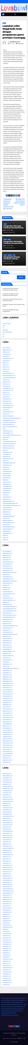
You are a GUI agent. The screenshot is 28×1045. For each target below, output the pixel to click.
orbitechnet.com (7, 961)
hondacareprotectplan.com (9, 608)
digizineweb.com (7, 818)
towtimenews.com (7, 613)
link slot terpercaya (7, 332)
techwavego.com (7, 861)
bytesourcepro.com (7, 878)
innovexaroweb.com (8, 869)
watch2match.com (7, 497)
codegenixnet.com (7, 736)
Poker (5, 239)
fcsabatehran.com (7, 640)
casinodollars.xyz (7, 488)
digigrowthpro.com (7, 350)
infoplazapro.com (7, 704)
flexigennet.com (7, 657)
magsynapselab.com (8, 685)
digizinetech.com (7, 726)
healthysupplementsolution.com (11, 668)
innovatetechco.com (8, 700)
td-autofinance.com (7, 403)
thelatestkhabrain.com (8, 578)
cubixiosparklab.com (8, 831)
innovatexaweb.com (8, 786)
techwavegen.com (7, 719)
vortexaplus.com (7, 954)
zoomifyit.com (6, 984)
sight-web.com (6, 396)
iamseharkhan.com (7, 576)
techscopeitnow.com (8, 753)
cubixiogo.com (6, 957)
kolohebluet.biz (6, 473)
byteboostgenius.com (8, 890)
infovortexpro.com (7, 749)
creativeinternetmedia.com (9, 377)
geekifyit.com (6, 602)
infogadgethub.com (7, 775)
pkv (3, 334)
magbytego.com (7, 805)
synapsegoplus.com (8, 893)
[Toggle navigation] (15, 14)
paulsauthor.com (7, 653)
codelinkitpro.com (7, 777)
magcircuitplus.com (7, 751)
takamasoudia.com (7, 647)
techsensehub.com (7, 782)
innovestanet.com (7, 925)
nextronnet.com (6, 935)
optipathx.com (6, 918)
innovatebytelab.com (8, 801)
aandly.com (5, 537)
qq (3, 327)
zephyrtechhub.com (8, 967)
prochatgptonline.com (8, 388)
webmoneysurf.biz (7, 471)
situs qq (3, 1000)
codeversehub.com (7, 884)
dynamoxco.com (7, 937)
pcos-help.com (6, 360)
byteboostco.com (7, 844)
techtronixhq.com (7, 773)
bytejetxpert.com (7, 758)
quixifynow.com (6, 914)
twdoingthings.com (7, 649)
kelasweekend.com (7, 533)
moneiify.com (6, 596)
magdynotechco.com (8, 788)
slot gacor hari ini (20, 1004)
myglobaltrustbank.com (8, 501)
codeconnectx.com (7, 820)
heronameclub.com (7, 659)
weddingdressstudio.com (9, 462)
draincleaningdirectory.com (9, 615)
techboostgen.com (7, 780)
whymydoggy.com (7, 551)
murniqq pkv (4, 1004)
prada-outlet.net (7, 347)
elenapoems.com (7, 636)
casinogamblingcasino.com (10, 610)
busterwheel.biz (7, 477)
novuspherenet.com (8, 959)
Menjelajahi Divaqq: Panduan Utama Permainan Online (11, 259)
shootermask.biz (7, 475)
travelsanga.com (7, 514)
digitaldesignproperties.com (10, 581)
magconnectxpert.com (8, 848)
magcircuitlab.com (7, 839)
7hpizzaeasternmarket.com (9, 441)
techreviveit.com (7, 706)
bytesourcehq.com (7, 812)
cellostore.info (6, 589)
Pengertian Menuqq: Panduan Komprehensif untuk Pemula (13, 228)
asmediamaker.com (7, 591)
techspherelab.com (7, 880)
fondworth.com (6, 574)
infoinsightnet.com (7, 809)
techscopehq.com (7, 901)
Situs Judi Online (14, 1041)
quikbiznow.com (7, 976)
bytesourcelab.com (7, 908)
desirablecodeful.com (8, 655)
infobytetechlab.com (8, 732)
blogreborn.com (7, 381)
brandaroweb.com (7, 982)
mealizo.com (6, 585)
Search (4, 272)
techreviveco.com (7, 871)
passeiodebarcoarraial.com (9, 572)
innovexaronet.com (7, 824)
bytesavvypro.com (7, 721)
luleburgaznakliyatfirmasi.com (10, 625)
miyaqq (9, 1013)
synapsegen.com (7, 948)
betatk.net (5, 535)
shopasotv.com (6, 512)
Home (4, 1038)
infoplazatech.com (7, 797)
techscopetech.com (7, 865)
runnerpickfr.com (7, 354)
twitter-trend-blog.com (8, 416)
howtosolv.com (6, 456)
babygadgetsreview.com (9, 420)
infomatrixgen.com (7, 728)
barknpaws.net (6, 587)
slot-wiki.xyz (6, 494)
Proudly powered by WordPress (9, 1033)
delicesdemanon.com (8, 458)
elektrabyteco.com (7, 846)
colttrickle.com (6, 352)
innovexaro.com (7, 905)
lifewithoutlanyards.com (9, 448)
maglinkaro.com (7, 873)
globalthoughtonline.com (9, 593)
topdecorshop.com (7, 509)
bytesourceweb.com (8, 738)
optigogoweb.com (7, 980)
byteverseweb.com (7, 886)
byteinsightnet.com (7, 814)
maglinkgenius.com (7, 837)
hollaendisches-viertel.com (9, 443)
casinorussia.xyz (7, 482)
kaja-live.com (6, 392)
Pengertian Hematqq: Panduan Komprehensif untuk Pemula (13, 243)
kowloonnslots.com (7, 407)
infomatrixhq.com (7, 829)
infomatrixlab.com (7, 882)
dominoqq (5, 330)
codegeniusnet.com (8, 807)
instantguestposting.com (9, 516)
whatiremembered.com (8, 424)
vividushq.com (6, 952)
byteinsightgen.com (7, 723)
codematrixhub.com (8, 713)
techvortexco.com (7, 792)
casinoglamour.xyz (7, 486)
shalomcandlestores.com (9, 600)
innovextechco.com (7, 835)
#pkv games (21, 43)
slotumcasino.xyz (7, 484)
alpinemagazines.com (8, 411)
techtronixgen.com (7, 687)
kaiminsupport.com (7, 564)
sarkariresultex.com (7, 583)
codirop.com (6, 364)
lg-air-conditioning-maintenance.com (12, 435)
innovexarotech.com (8, 747)
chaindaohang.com (7, 431)
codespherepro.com (8, 734)
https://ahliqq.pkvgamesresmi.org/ (9, 1015)
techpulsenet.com (7, 852)
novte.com (5, 439)
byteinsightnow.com (8, 740)
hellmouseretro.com (8, 638)
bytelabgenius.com (7, 698)
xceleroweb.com (7, 978)
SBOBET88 (19, 1038)
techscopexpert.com (8, 694)
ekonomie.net (6, 518)
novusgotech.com (7, 933)
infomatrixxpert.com (7, 822)
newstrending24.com (8, 529)
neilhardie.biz (6, 469)
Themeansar (13, 1034)
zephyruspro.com (7, 916)
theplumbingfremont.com (9, 526)
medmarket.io (6, 662)
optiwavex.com (6, 963)
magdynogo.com (7, 762)
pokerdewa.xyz (6, 492)
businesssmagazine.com (9, 375)
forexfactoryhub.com (8, 390)
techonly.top (6, 371)
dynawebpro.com (7, 946)
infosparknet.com (7, 910)
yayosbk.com (6, 467)
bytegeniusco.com (7, 711)
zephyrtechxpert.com (8, 854)
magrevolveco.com (7, 745)
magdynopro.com (7, 702)
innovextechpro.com (8, 689)
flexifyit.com (6, 929)
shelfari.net (5, 480)
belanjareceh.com (7, 566)
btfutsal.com (6, 362)
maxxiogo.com (6, 931)
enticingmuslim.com (8, 632)
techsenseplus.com (7, 715)
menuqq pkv (4, 998)
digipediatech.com (7, 677)
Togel (9, 239)
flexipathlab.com (7, 950)
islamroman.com (7, 401)
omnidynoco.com (7, 965)
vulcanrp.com (6, 413)
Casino (14, 1038)
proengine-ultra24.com (8, 445)
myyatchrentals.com (8, 598)
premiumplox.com (7, 465)
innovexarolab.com (7, 730)
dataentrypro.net (7, 559)
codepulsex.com (7, 863)
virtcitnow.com (6, 384)
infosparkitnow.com (7, 790)
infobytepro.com (7, 803)
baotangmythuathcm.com (9, 617)
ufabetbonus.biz (7, 531)
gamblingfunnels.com (8, 358)
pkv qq (24, 1000)
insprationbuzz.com (7, 570)
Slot (11, 1038)
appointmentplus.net (8, 520)
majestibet (3, 1013)
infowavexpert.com (7, 708)
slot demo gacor (7, 323)
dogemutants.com (7, 642)
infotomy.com (6, 666)
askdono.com (6, 369)
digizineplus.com (7, 903)
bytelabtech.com (7, 784)
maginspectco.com (7, 760)
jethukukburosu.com (8, 619)
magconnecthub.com (8, 888)
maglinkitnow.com (7, 679)
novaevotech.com (7, 833)
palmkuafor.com (7, 557)
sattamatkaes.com (7, 604)
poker (4, 325)
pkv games (19, 1010)
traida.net (5, 450)
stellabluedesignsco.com (9, 651)
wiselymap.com (6, 386)
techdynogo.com (7, 672)
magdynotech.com (7, 899)
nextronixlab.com (7, 920)
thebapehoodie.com (8, 627)
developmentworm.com (8, 522)
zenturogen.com (7, 939)
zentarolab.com (6, 974)
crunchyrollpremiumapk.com (10, 606)
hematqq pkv (11, 1004)
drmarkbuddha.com (7, 433)
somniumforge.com (7, 621)
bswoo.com (5, 539)
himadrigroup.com (7, 399)
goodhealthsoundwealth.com (10, 634)
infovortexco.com (7, 856)
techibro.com (6, 409)
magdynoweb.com (7, 867)
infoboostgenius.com (8, 717)
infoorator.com (6, 437)
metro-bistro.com (7, 454)
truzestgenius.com (7, 850)
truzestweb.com (7, 969)
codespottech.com (7, 670)
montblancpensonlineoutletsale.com (12, 418)
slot (7, 1000)
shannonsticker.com (8, 568)
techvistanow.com (7, 827)
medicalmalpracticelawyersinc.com (11, 505)
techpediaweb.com (7, 696)
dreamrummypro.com (8, 561)
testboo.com (6, 460)
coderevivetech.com (8, 743)
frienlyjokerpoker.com (8, 405)
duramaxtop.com (7, 645)
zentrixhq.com (6, 922)
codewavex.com (7, 841)
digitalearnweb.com (8, 553)
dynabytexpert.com (7, 927)
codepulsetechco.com (8, 816)
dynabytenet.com (7, 876)
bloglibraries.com (7, 623)
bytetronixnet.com (7, 755)
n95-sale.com (6, 379)
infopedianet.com (7, 895)
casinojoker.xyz (6, 490)
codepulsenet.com (7, 897)
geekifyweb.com (7, 795)
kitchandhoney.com (7, 452)
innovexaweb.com (7, 942)
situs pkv (11, 1000)
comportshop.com (7, 507)
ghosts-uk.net (6, 367)
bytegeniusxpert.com (8, 799)
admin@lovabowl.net (15, 41)
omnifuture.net (6, 356)
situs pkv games (12, 998)
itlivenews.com (6, 524)
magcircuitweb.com (7, 691)
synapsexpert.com (7, 971)
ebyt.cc (4, 428)
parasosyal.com (7, 630)
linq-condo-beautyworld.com (10, 426)
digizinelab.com (7, 858)
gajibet (13, 1013)
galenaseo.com (6, 499)
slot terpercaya (17, 1000)
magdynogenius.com (8, 683)
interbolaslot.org (7, 555)
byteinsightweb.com (8, 681)
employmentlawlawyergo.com (10, 503)
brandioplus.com (7, 944)
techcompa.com (7, 394)
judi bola (3, 1002)
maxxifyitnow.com (7, 912)
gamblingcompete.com (8, 373)
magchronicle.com (7, 674)
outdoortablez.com (7, 664)
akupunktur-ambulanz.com (9, 422)
